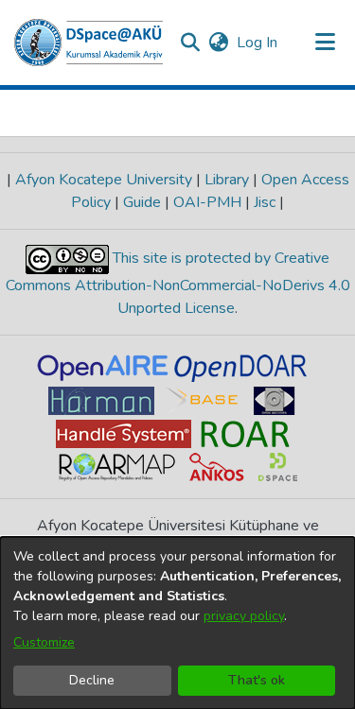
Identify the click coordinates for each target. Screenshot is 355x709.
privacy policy (244, 616)
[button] (88, 42)
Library (227, 179)
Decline (92, 680)
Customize (44, 642)
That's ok (256, 680)
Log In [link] (258, 42)
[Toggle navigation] (324, 43)
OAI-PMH (207, 202)
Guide (142, 202)
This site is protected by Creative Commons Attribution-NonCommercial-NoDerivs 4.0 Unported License (178, 283)
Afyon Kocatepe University (103, 179)
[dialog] (177, 623)
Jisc (264, 202)
